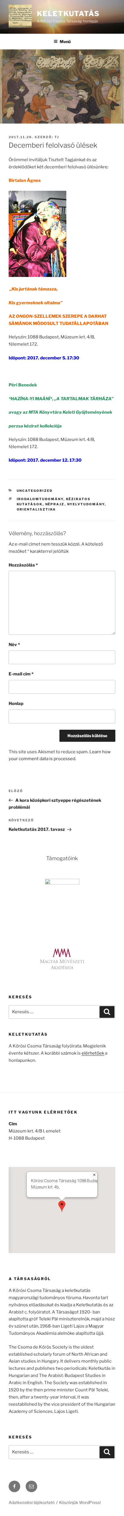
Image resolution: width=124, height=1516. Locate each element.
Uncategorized (35, 491)
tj (57, 137)
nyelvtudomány (86, 504)
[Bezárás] (94, 1175)
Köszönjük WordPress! (80, 1502)
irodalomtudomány (40, 499)
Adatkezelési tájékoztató (32, 1502)
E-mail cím (21, 674)
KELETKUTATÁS (68, 13)
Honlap (16, 703)
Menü (65, 41)
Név (14, 644)
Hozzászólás (23, 565)
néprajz (55, 504)
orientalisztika (36, 509)
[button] (62, 1206)
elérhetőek (93, 1053)
